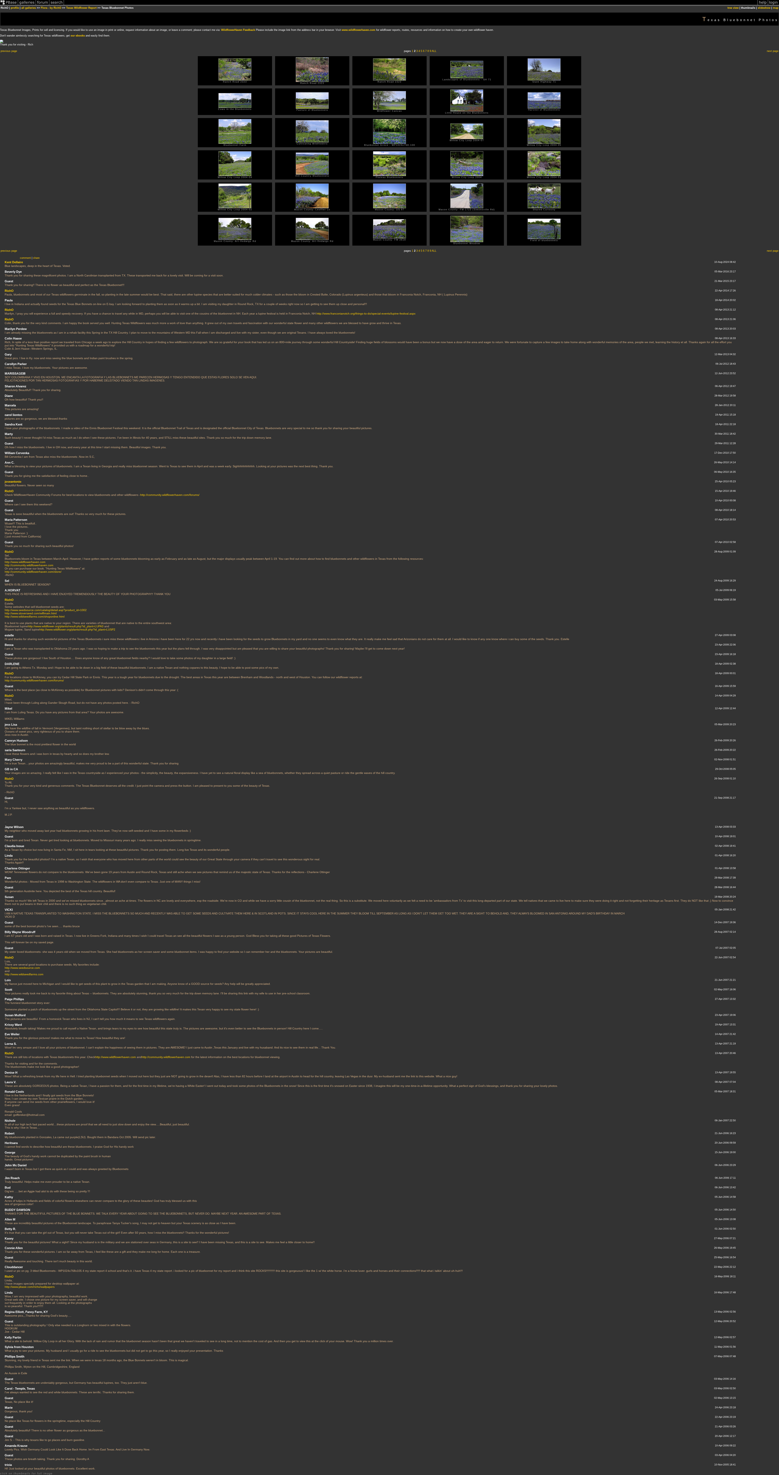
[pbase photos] (9, 4)
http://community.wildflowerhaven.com (29, 565)
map (775, 7)
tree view (733, 7)
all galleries (28, 7)
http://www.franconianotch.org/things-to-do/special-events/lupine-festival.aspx (365, 313)
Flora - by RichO (51, 7)
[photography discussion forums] (42, 4)
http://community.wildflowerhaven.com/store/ (33, 571)
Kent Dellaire (14, 262)
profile (15, 7)
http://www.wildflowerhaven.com (25, 562)
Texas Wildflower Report (81, 7)
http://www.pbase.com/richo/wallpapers (30, 1286)
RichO (9, 290)
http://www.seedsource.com (22, 967)
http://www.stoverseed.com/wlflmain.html (31, 613)
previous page (9, 51)
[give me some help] (762, 4)
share (36, 257)
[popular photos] (410, 4)
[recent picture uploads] (27, 4)
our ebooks (78, 35)
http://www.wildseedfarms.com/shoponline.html (35, 616)
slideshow (764, 7)
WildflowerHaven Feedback (238, 29)
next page (772, 51)
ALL (434, 51)
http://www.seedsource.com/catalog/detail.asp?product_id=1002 (46, 610)
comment (25, 257)
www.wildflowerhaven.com (358, 29)
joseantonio (13, 481)
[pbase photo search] (56, 4)
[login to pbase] (773, 4)
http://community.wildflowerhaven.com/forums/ (169, 494)
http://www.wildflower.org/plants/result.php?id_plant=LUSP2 (77, 629)
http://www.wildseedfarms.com (24, 974)
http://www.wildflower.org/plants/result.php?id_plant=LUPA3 (65, 626)
